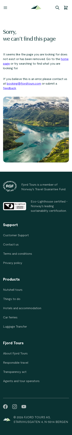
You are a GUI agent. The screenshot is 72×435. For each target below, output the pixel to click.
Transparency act (14, 371)
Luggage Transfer (15, 326)
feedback (9, 88)
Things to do (11, 299)
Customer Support (16, 235)
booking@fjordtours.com (24, 83)
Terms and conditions (17, 253)
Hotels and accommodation (22, 308)
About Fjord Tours (15, 353)
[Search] (57, 7)
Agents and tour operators (21, 381)
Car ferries (10, 317)
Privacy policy (12, 262)
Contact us (11, 244)
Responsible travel (15, 362)
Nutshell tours (12, 289)
